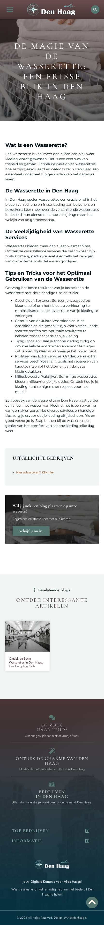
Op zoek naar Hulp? (52, 727)
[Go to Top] (92, 902)
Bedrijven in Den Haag (52, 794)
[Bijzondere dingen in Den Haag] (52, 751)
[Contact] (52, 717)
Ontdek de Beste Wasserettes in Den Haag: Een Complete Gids (26, 662)
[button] (9, 9)
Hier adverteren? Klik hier (35, 472)
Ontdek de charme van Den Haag (52, 761)
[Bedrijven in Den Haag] (52, 784)
